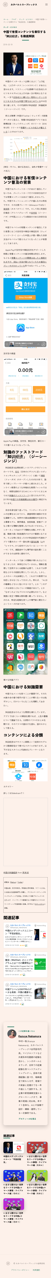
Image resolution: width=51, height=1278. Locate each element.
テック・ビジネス (26, 19)
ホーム (5, 19)
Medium (13, 882)
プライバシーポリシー (20, 1270)
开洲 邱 (25, 872)
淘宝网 (6, 208)
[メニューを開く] (46, 4)
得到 (43, 475)
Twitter (20, 882)
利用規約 (36, 1270)
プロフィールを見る (27, 1118)
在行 (17, 471)
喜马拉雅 (35, 541)
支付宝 (34, 212)
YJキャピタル (39, 904)
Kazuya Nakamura (29, 1036)
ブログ (13, 19)
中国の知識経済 (10, 872)
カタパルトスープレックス (24, 4)
